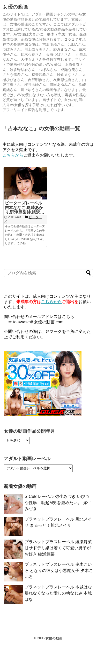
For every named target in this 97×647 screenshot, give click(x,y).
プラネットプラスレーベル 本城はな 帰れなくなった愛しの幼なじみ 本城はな (58, 593)
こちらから (13, 155)
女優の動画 (15, 7)
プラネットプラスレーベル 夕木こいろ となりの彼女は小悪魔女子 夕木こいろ (59, 570)
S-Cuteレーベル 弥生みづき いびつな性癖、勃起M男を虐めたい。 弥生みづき (58, 502)
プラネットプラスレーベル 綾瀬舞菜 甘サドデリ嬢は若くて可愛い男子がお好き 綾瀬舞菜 (58, 548)
